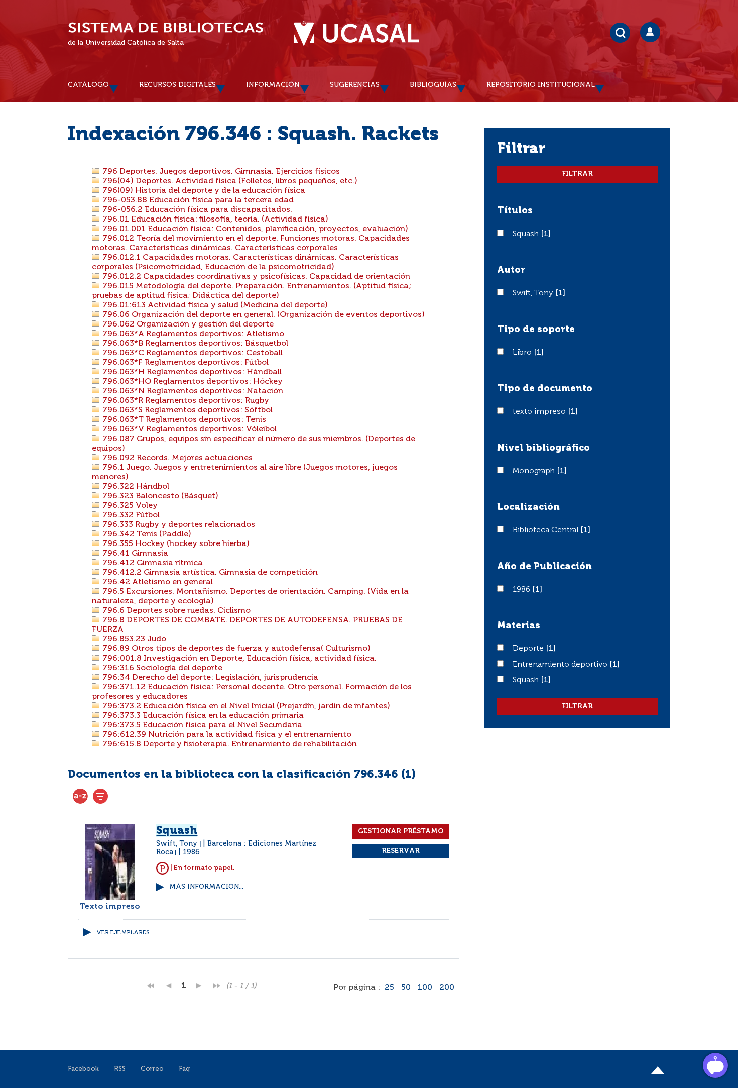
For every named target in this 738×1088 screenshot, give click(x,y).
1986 (522, 590)
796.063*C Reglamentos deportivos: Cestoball (191, 353)
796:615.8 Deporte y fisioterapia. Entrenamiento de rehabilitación (228, 744)
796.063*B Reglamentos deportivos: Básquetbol (194, 344)
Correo (152, 1069)
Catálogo (88, 84)
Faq (184, 1069)
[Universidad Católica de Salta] (356, 34)
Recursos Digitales (177, 84)
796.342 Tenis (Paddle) (145, 534)
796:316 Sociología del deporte (161, 668)
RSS (120, 1069)
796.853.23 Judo (133, 639)
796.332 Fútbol (130, 515)
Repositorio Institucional (540, 84)
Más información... (206, 887)
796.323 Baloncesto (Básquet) (159, 496)
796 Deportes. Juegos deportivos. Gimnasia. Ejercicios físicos (220, 172)
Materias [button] (518, 625)
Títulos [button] (515, 210)
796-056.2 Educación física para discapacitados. (196, 210)
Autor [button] (511, 270)
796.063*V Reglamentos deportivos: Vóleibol (188, 429)
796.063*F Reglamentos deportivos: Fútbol (184, 363)
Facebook (83, 1069)
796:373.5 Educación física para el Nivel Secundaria (201, 725)
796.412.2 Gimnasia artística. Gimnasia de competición (209, 573)
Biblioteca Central (546, 530)
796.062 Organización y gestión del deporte (187, 324)
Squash (527, 234)
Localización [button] (528, 507)
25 (389, 988)
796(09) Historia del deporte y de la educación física (202, 191)
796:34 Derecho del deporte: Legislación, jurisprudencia (209, 678)
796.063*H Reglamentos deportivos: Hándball (191, 372)
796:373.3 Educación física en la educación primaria (202, 716)
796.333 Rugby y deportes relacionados (177, 525)
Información (273, 84)
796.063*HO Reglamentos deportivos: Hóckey (191, 382)
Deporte (529, 649)
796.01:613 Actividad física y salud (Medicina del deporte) (214, 305)
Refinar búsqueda (100, 796)
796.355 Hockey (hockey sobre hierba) (175, 544)
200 (446, 988)
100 (425, 988)
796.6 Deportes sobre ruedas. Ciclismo (175, 611)
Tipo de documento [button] (544, 388)
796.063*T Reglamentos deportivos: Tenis (183, 420)
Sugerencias (355, 84)
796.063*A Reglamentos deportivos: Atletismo (192, 334)
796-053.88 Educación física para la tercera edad (197, 200)
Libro (523, 353)
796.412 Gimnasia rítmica (151, 563)
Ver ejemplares (123, 933)
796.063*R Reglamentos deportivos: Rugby (184, 401)
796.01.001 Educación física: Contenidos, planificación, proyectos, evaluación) (254, 229)
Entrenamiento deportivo (561, 665)
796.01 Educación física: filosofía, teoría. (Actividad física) (214, 219)
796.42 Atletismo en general (156, 582)
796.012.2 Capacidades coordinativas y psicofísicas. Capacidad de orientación (255, 277)
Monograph (535, 471)
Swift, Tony (534, 293)
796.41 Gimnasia (134, 554)
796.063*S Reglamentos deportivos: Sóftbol (186, 410)
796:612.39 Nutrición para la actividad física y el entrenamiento (225, 735)
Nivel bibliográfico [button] (543, 448)
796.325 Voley (129, 506)
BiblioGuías (433, 84)
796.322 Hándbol (134, 487)
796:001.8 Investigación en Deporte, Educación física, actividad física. (238, 659)
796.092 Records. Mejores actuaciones (176, 458)
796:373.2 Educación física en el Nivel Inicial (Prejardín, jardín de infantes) (245, 706)
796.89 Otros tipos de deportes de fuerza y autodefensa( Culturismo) (235, 649)
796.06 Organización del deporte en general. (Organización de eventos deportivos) (262, 315)
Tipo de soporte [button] (536, 329)
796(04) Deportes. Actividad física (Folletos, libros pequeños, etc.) (228, 181)
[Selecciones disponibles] (80, 796)
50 (406, 988)
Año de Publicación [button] (544, 566)
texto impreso (540, 412)
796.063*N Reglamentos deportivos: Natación (191, 391)
